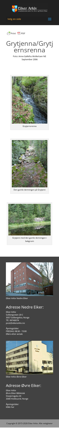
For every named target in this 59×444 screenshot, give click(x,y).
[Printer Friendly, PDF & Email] (16, 35)
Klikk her (10, 407)
